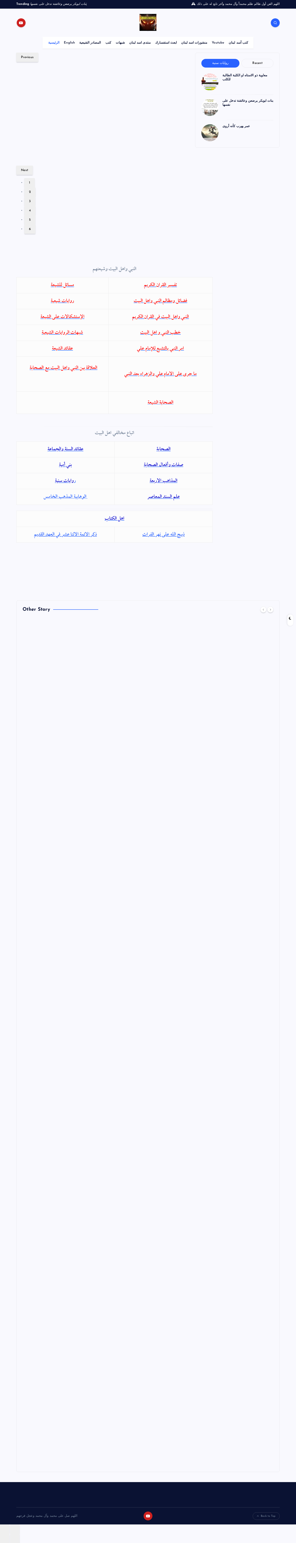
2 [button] (30, 192)
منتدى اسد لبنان (140, 42)
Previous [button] (27, 57)
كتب (108, 42)
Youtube (218, 42)
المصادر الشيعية (90, 42)
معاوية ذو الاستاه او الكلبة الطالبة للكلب (75, 151)
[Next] (270, 610)
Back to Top (268, 1516)
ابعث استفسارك (166, 42)
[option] (103, 114)
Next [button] (24, 170)
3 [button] (30, 201)
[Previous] (263, 610)
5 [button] (30, 219)
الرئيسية (53, 42)
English (69, 42)
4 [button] (30, 210)
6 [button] (30, 229)
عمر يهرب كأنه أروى (236, 126)
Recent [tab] (257, 63)
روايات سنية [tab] (220, 63)
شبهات (120, 42)
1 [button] (29, 182)
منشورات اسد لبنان (194, 42)
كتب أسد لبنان (238, 42)
